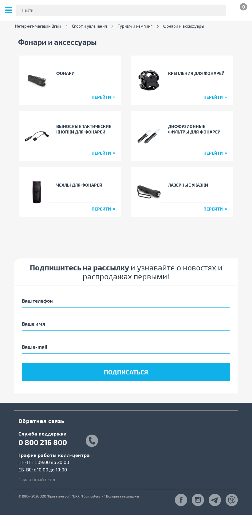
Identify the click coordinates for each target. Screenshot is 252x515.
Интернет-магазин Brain (38, 26)
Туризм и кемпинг (135, 26)
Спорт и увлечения (89, 26)
